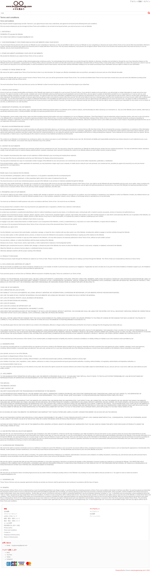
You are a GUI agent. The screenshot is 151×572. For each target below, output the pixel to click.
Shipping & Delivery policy (12, 535)
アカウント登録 (136, 1)
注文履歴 (92, 514)
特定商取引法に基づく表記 (12, 525)
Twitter (9, 557)
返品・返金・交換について (12, 521)
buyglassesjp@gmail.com (19, 545)
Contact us (7, 532)
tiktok (8, 552)
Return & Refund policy (11, 537)
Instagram (10, 559)
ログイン (147, 1)
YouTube (9, 555)
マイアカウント (94, 511)
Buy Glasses (127, 570)
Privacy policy (8, 528)
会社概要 (6, 511)
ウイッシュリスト (95, 516)
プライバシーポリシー (10, 514)
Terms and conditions (10, 530)
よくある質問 (8, 523)
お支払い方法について (10, 516)
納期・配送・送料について (12, 518)
